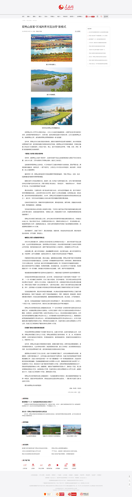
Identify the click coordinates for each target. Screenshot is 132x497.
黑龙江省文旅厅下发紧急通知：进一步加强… (98, 35)
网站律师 (88, 475)
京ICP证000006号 (85, 485)
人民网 (23, 20)
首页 (23, 16)
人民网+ (33, 468)
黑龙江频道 (29, 20)
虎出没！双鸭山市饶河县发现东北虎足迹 (34, 411)
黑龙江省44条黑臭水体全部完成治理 (31, 453)
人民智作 (74, 468)
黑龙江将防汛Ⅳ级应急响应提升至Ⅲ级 (97, 46)
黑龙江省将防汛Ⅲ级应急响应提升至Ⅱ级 (97, 53)
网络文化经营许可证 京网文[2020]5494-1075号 (56, 485)
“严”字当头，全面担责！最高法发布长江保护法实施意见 (65, 451)
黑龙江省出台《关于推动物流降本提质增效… (98, 63)
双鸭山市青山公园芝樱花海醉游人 (60, 448)
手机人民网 (41, 468)
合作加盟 (65, 475)
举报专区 (65, 16)
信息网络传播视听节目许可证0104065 (37, 485)
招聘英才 (54, 475)
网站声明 (82, 475)
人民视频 (57, 468)
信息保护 (94, 475)
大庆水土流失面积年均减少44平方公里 (31, 451)
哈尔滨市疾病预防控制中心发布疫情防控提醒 (98, 32)
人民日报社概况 (34, 475)
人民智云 (66, 468)
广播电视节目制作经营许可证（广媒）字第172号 (53, 483)
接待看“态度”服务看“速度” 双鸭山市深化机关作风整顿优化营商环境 (38, 448)
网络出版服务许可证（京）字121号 (73, 485)
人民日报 (25, 468)
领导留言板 (49, 468)
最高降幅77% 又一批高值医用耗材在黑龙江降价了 (37, 402)
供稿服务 (71, 475)
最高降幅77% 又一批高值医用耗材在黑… (97, 39)
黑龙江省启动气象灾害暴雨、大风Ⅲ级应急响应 (63, 453)
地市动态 (35, 20)
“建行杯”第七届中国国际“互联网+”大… (97, 49)
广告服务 (59, 475)
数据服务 (76, 475)
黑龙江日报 (39, 31)
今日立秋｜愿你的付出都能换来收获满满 (97, 42)
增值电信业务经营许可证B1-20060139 (75, 480)
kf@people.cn (53, 477)
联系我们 (99, 475)
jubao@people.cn (83, 477)
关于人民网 (41, 475)
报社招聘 (48, 475)
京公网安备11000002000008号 (96, 485)
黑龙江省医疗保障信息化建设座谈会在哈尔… (98, 60)
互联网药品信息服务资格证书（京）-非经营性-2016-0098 (77, 483)
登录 (107, 16)
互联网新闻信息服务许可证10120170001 (57, 480)
